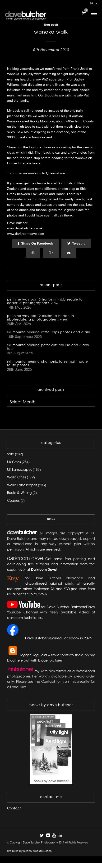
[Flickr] (48, 835)
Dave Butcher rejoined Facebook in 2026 (58, 638)
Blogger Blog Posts (33, 655)
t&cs (93, 3)
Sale (10, 454)
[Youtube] (54, 835)
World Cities (16, 477)
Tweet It (78, 243)
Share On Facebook (37, 243)
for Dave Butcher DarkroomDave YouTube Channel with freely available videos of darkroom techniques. (51, 613)
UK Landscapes (19, 470)
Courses (13, 500)
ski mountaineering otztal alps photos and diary (48, 332)
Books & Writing (19, 493)
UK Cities (14, 462)
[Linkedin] (60, 835)
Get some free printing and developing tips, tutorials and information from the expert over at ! (51, 565)
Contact (14, 808)
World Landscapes (22, 485)
